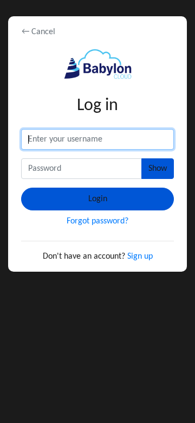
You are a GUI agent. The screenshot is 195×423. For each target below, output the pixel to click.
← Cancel (38, 32)
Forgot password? (97, 221)
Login (97, 199)
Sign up (140, 256)
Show (157, 168)
